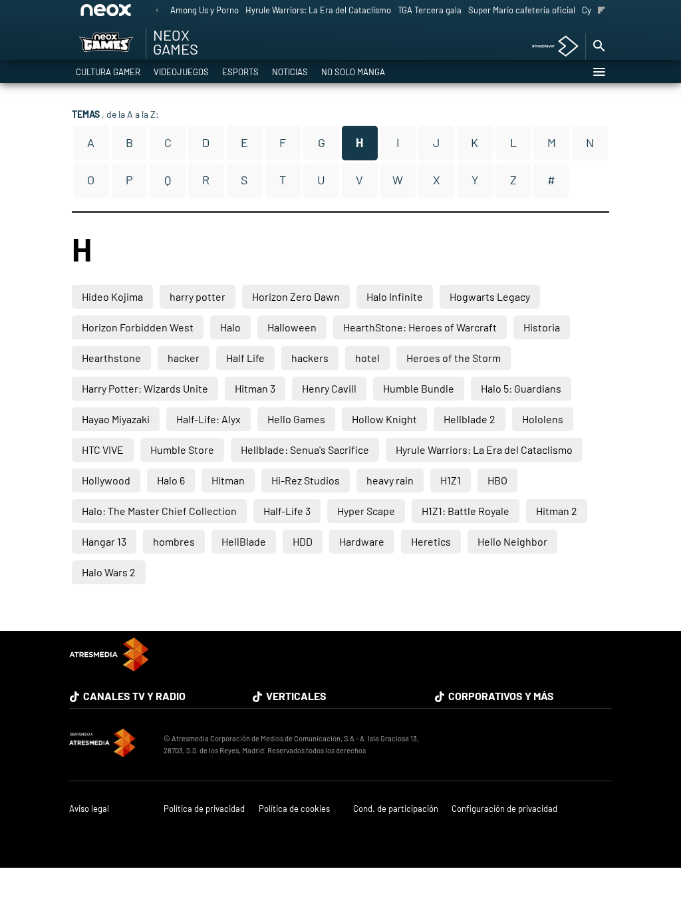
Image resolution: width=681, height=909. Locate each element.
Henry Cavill (329, 388)
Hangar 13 (104, 541)
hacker (184, 357)
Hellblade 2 (469, 419)
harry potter (197, 296)
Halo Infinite (394, 296)
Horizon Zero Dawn (296, 296)
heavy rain (390, 480)
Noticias (290, 72)
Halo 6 (171, 480)
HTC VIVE (103, 449)
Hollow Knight (384, 419)
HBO (497, 480)
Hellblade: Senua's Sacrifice (305, 449)
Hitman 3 (255, 388)
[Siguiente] (601, 11)
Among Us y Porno (204, 10)
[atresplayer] (550, 47)
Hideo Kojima (112, 296)
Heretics (431, 541)
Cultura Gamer (108, 72)
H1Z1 (450, 480)
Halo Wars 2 (109, 572)
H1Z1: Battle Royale (465, 510)
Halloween (292, 327)
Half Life (245, 357)
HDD (303, 541)
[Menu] (598, 72)
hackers (310, 357)
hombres (174, 541)
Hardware (361, 541)
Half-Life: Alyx (208, 419)
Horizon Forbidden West (138, 327)
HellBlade (243, 541)
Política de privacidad (204, 809)
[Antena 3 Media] (109, 745)
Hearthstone (111, 357)
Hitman (228, 480)
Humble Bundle (418, 388)
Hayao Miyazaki (116, 419)
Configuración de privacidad (504, 809)
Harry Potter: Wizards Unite (145, 388)
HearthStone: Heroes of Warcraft (420, 327)
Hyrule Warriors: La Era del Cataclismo (318, 10)
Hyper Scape (366, 510)
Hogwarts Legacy (490, 296)
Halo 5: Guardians (521, 388)
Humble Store (182, 449)
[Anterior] (157, 11)
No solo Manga (353, 72)
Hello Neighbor (512, 541)
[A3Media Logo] (109, 667)
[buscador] (598, 46)
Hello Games (296, 419)
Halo (230, 327)
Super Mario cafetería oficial (521, 10)
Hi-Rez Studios (305, 480)
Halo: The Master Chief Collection (159, 510)
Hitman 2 (556, 510)
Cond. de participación (395, 809)
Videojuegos (181, 72)
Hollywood (106, 480)
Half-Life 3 (287, 510)
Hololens (542, 419)
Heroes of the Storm (453, 357)
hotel (367, 357)
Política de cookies (294, 809)
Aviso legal (89, 809)
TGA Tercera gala (430, 10)
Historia (541, 327)
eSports (240, 72)
